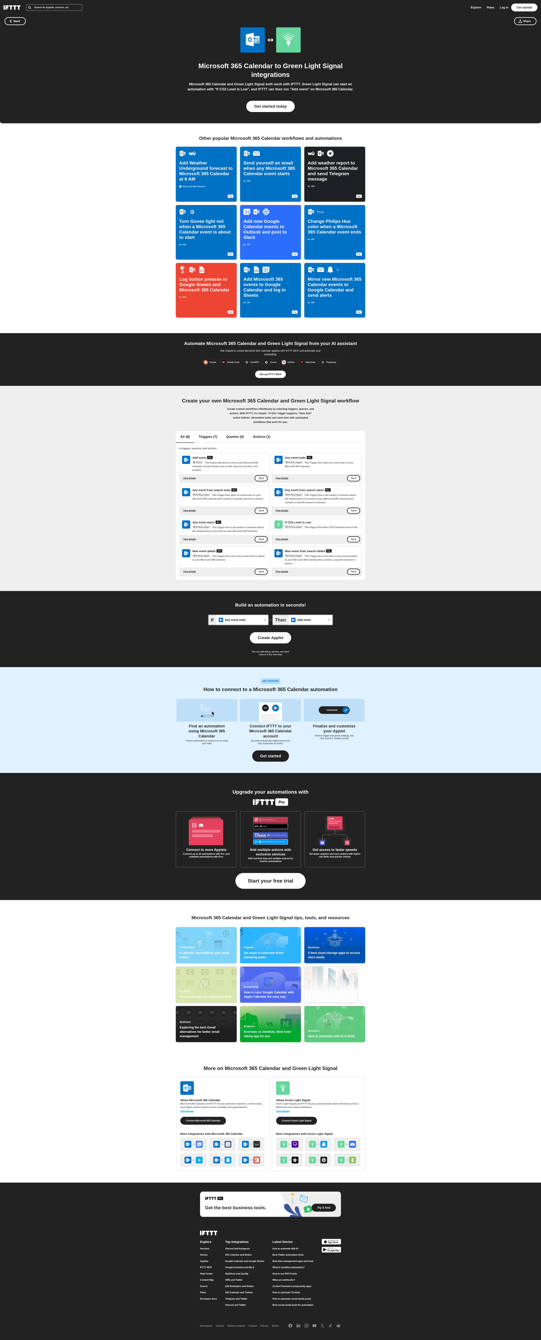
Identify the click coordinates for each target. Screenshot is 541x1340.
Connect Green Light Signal (296, 1120)
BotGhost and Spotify (236, 1273)
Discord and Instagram (237, 1248)
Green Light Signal (313, 66)
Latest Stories (282, 1242)
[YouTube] (314, 1326)
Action (199, 462)
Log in (504, 7)
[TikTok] (330, 1326)
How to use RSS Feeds (284, 1273)
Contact (253, 1326)
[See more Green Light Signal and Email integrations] (347, 1144)
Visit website (187, 1111)
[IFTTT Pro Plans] (210, 458)
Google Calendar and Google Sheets (244, 1261)
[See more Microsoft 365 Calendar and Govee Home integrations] (193, 1160)
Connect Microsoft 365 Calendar (203, 1120)
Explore (476, 7)
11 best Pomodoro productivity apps (291, 1286)
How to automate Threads (286, 1292)
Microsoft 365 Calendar (235, 66)
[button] (270, 756)
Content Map (207, 1280)
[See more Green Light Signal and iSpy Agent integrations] (318, 1160)
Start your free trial (270, 881)
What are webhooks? (283, 1280)
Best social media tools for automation (292, 1305)
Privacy (264, 1326)
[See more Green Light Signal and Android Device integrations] (347, 1160)
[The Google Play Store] (331, 1250)
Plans (490, 7)
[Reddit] (338, 1326)
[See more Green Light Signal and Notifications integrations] (318, 1144)
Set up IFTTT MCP (270, 374)
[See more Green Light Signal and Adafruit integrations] (289, 1160)
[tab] (185, 437)
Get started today (270, 106)
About (275, 1326)
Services (204, 1248)
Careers (220, 1326)
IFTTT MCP (206, 1267)
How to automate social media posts (291, 1299)
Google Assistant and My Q (239, 1267)
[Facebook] (290, 1326)
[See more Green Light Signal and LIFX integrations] (289, 1144)
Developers (206, 1326)
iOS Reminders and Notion (239, 1286)
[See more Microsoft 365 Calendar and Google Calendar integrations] (193, 1144)
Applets (204, 1261)
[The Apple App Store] (331, 1242)
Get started (524, 7)
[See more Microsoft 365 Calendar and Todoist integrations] (251, 1160)
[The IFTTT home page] (12, 7)
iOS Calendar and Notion (238, 1255)
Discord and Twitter (235, 1305)
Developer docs (208, 1299)
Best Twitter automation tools (288, 1255)
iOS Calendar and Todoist (239, 1292)
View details (189, 478)
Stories (204, 1255)
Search (204, 1286)
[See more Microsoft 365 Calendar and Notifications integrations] (222, 1160)
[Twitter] (322, 1326)
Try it (261, 478)
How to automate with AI (285, 1248)
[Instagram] (306, 1326)
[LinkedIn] (298, 1326)
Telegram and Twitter (236, 1299)
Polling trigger (295, 462)
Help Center (206, 1273)
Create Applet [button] (270, 638)
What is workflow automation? (288, 1267)
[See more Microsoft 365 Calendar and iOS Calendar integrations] (222, 1144)
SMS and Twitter (233, 1280)
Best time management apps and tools (292, 1261)
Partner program (236, 1326)
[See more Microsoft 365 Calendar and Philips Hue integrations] (251, 1144)
